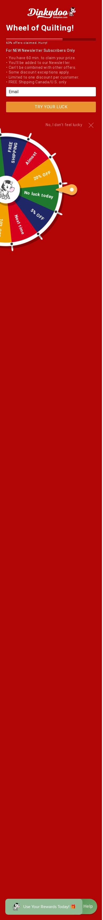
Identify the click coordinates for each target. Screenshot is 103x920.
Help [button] (88, 906)
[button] (82, 906)
